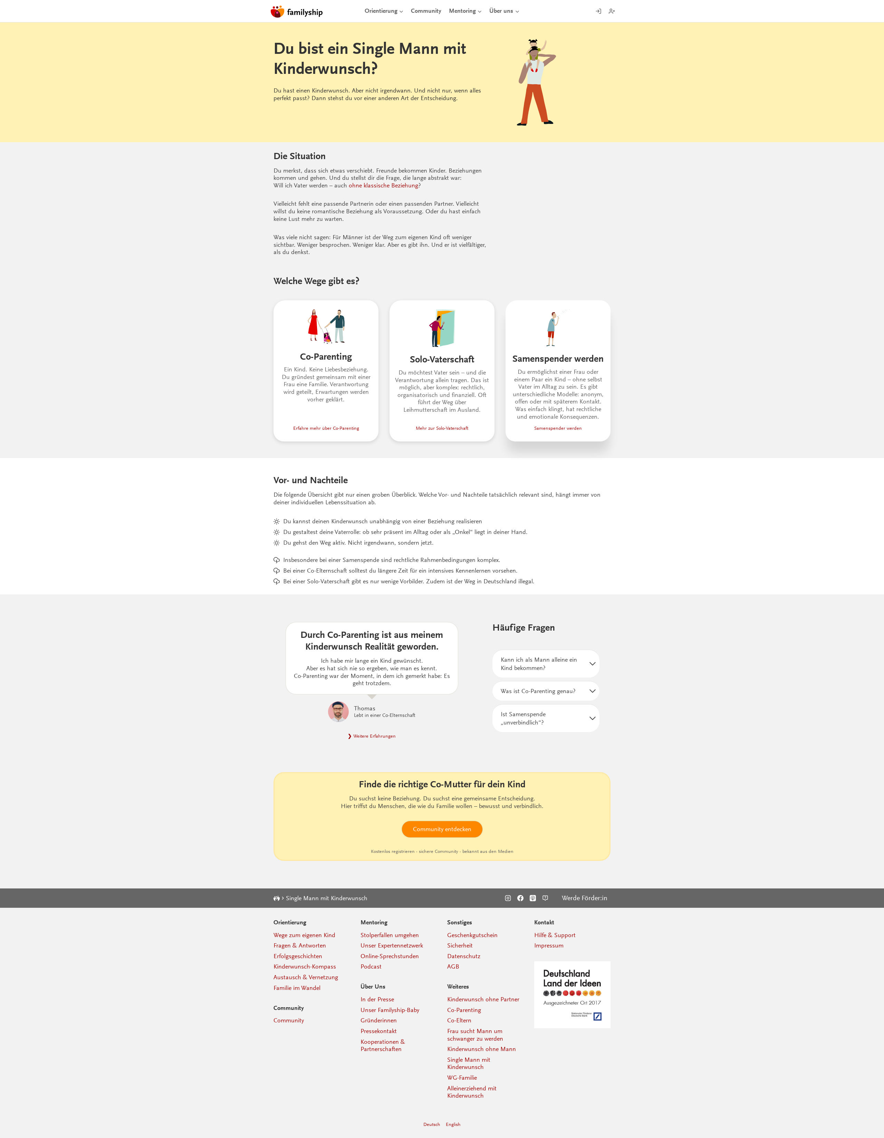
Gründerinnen (379, 1020)
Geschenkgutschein (472, 935)
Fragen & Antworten (299, 945)
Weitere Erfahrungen (374, 736)
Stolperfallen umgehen (390, 935)
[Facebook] (520, 898)
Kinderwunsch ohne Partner (483, 999)
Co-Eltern (459, 1020)
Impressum (549, 945)
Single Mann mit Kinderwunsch (468, 1063)
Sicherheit (460, 945)
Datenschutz (463, 956)
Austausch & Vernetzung (305, 977)
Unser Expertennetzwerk (392, 945)
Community (426, 10)
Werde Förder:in (584, 898)
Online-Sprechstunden (390, 956)
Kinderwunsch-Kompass (304, 966)
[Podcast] (533, 898)
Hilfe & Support (555, 935)
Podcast (371, 966)
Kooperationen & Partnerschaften (383, 1045)
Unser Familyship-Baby (390, 1009)
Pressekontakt (379, 1031)
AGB (453, 966)
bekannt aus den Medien (487, 851)
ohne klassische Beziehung (383, 185)
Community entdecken (442, 829)
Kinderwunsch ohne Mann (481, 1048)
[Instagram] (508, 898)
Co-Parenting (464, 1009)
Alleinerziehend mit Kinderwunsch (472, 1092)
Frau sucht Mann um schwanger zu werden (475, 1035)
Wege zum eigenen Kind (304, 935)
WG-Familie (462, 1077)
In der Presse (377, 999)
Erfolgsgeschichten (297, 956)
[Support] (545, 898)
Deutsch (431, 1124)
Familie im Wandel (296, 987)
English (453, 1124)
